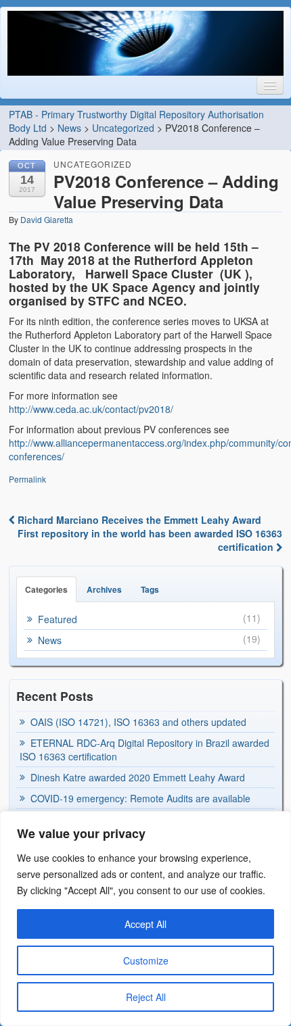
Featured (57, 619)
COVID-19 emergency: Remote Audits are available (140, 798)
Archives (104, 589)
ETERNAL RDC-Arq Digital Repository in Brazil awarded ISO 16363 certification (144, 749)
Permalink (27, 479)
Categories (46, 589)
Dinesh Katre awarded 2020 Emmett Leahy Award (137, 777)
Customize (146, 960)
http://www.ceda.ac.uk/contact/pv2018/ (91, 409)
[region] (145, 918)
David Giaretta (46, 219)
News (69, 128)
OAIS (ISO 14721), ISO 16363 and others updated (138, 722)
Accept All (145, 924)
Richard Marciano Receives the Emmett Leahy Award (138, 520)
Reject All (146, 997)
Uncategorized (123, 128)
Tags (150, 589)
